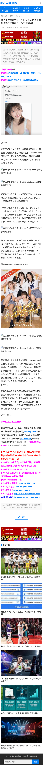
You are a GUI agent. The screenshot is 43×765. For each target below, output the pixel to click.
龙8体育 (26, 8)
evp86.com (26, 439)
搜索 (36, 762)
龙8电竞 (5, 11)
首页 (3, 8)
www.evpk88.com (27, 483)
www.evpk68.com (24, 487)
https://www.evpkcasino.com (27, 494)
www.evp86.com (31, 432)
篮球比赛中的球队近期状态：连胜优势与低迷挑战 (21, 646)
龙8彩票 (16, 11)
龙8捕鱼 (26, 11)
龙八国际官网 (8, 3)
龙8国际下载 (32, 756)
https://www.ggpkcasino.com (27, 497)
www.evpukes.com (21, 490)
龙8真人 (37, 8)
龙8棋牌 (37, 11)
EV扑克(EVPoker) (13, 422)
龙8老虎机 (16, 8)
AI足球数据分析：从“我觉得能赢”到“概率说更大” (20, 713)
